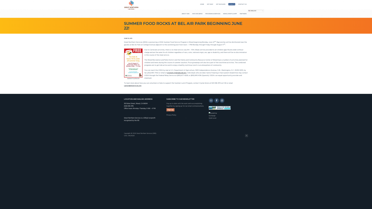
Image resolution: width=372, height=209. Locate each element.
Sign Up (170, 110)
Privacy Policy (171, 115)
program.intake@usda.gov (176, 73)
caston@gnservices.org (132, 85)
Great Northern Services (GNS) (146, 133)
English (253, 11)
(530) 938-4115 (129, 106)
